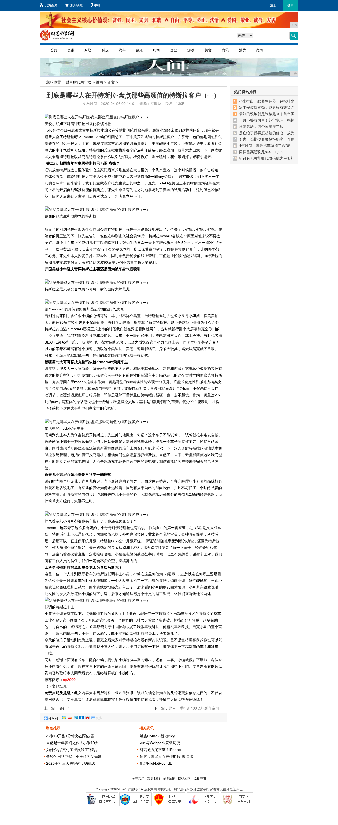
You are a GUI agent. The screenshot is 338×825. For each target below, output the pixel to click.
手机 (97, 5)
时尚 (156, 50)
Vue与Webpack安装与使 (160, 743)
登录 (290, 5)
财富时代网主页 (79, 82)
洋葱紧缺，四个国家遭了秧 (261, 126)
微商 (259, 50)
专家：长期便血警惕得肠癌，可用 (266, 139)
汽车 (122, 50)
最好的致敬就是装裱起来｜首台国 (266, 114)
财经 (87, 50)
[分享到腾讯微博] (75, 717)
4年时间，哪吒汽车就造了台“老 (264, 145)
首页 (53, 50)
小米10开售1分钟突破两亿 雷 (70, 736)
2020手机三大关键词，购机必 (70, 763)
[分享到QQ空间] (64, 717)
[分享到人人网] (81, 717)
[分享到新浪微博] (70, 717)
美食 (208, 50)
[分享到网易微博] (87, 717)
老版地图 (169, 779)
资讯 (70, 50)
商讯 (225, 50)
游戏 (190, 50)
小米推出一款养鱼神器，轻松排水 (266, 101)
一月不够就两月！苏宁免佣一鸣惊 (266, 120)
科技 (105, 50)
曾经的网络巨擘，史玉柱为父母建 (74, 756)
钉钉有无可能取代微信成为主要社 (266, 158)
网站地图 (184, 779)
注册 (273, 5)
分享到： (54, 718)
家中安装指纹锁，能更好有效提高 (266, 107)
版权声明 (199, 779)
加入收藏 (76, 5)
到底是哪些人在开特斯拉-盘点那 (166, 756)
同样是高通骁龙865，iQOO (261, 152)
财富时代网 (136, 789)
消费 (242, 50)
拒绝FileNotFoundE (156, 763)
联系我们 (153, 779)
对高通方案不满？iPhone (160, 750)
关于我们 (138, 779)
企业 (173, 50)
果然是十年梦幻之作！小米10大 (72, 743)
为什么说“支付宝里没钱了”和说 (71, 750)
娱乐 (139, 50)
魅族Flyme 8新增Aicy (157, 736)
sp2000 (69, 680)
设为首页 (51, 5)
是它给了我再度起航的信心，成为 (266, 133)
